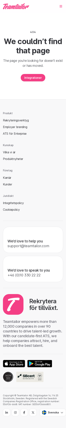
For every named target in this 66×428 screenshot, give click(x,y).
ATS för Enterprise (15, 133)
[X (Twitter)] (33, 412)
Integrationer (33, 78)
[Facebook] (24, 412)
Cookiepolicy (11, 209)
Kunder (7, 184)
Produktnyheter (13, 159)
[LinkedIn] (6, 412)
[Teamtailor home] (16, 6)
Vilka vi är (9, 152)
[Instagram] (15, 412)
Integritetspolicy (13, 203)
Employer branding (15, 127)
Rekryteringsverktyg (16, 120)
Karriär (7, 178)
